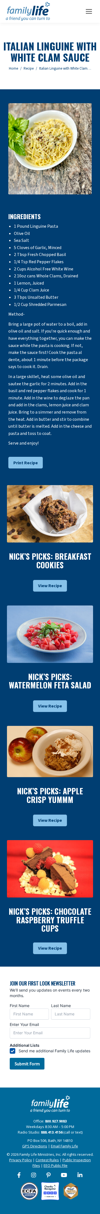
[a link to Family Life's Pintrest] (48, 1175)
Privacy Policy (20, 1159)
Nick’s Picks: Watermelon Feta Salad (50, 681)
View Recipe (50, 586)
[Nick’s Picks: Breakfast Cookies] (50, 514)
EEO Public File (56, 1165)
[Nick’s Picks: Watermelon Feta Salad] (50, 634)
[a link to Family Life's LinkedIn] (80, 1175)
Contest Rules (47, 1159)
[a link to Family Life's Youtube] (64, 1175)
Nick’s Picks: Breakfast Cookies (50, 561)
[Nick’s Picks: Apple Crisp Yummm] (50, 751)
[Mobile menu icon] (88, 11)
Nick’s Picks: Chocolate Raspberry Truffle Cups (50, 920)
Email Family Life (64, 1146)
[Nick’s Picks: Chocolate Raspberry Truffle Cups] (50, 869)
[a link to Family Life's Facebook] (19, 1175)
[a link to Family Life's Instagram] (34, 1175)
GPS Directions (34, 1146)
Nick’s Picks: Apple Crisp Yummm (50, 795)
